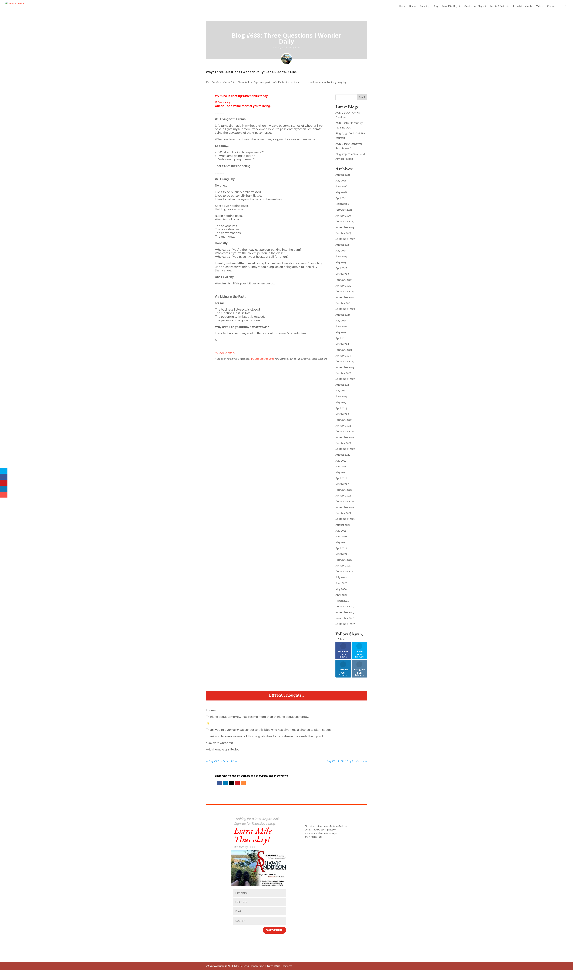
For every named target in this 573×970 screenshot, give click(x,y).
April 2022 (341, 478)
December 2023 (344, 361)
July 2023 (340, 390)
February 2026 (343, 209)
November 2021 (344, 507)
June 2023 (341, 396)
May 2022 (340, 472)
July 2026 (340, 180)
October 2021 (343, 513)
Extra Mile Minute (522, 6)
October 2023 (343, 373)
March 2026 (342, 203)
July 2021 (340, 530)
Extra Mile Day (450, 6)
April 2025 (341, 268)
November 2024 (344, 297)
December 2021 (344, 501)
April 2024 (341, 338)
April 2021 (341, 548)
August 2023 (342, 384)
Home (402, 6)
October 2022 (343, 443)
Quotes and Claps (473, 6)
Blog (435, 6)
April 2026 (341, 198)
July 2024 (340, 320)
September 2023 (345, 378)
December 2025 (344, 221)
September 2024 (345, 308)
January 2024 (343, 355)
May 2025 (340, 262)
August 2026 (342, 174)
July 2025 (340, 250)
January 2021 (343, 565)
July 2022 (340, 460)
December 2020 (344, 571)
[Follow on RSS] (243, 783)
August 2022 (342, 454)
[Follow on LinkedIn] (225, 783)
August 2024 (342, 314)
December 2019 (344, 606)
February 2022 (343, 489)
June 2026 (341, 186)
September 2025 (345, 238)
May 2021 (340, 542)
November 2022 (344, 437)
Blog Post (294, 47)
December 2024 (344, 291)
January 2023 (343, 425)
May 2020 (341, 589)
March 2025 (342, 273)
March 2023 (342, 413)
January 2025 (343, 285)
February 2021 (343, 559)
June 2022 (341, 466)
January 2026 (343, 215)
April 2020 (341, 594)
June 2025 (341, 256)
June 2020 (341, 583)
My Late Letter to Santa (262, 358)
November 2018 (344, 618)
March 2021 (342, 553)
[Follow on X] (231, 783)
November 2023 (344, 367)
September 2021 (345, 518)
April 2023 (341, 408)
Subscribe (274, 930)
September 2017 (345, 623)
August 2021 (342, 524)
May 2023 (340, 402)
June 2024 (341, 326)
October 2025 (343, 233)
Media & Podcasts (499, 6)
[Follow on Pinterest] (237, 783)
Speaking (425, 6)
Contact (551, 6)
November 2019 (344, 612)
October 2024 (343, 303)
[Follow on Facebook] (219, 783)
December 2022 (344, 431)
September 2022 (345, 448)
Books (412, 6)
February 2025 (343, 279)
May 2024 (340, 332)
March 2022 (342, 483)
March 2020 (342, 600)
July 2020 (340, 577)
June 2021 (341, 536)
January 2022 (343, 495)
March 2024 (342, 343)
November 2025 (344, 227)
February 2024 (343, 349)
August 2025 (342, 244)
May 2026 (341, 192)
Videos (539, 6)
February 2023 (343, 419)
